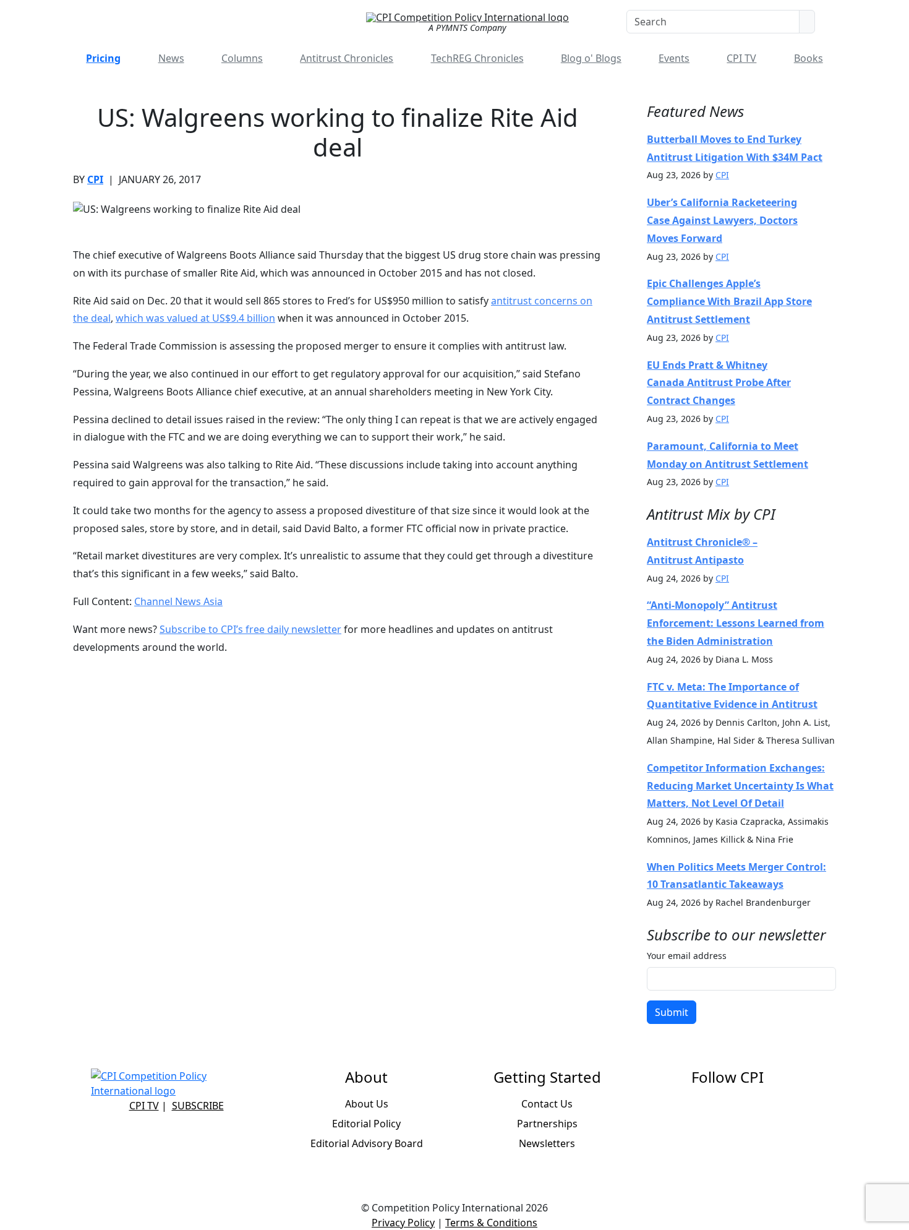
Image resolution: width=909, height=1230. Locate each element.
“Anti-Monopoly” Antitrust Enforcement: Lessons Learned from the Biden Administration (735, 623)
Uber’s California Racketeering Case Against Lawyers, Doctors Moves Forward (722, 220)
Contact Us (547, 1104)
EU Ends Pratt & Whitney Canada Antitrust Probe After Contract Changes (719, 383)
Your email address (687, 955)
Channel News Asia (178, 601)
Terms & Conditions (491, 1222)
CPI (95, 179)
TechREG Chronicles (477, 58)
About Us (366, 1104)
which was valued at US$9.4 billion (195, 318)
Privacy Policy (403, 1222)
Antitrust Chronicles (346, 58)
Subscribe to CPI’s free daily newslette (248, 629)
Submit (671, 1012)
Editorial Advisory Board (366, 1143)
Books (808, 58)
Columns (242, 58)
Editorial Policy (366, 1123)
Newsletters (547, 1143)
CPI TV (741, 58)
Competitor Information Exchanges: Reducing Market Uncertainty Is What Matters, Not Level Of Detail (740, 786)
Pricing (103, 58)
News (171, 58)
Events (674, 58)
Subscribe (198, 1105)
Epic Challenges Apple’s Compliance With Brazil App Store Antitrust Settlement (729, 301)
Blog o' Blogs (591, 58)
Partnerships (547, 1123)
